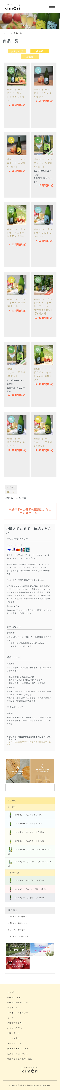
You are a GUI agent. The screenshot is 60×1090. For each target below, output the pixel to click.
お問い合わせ (13, 1033)
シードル (12, 807)
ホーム (6, 33)
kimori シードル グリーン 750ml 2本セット (43, 163)
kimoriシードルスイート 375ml (30, 841)
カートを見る (13, 1038)
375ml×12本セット (19, 936)
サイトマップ (13, 1008)
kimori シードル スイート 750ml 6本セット (44, 442)
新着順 (30, 56)
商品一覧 (18, 33)
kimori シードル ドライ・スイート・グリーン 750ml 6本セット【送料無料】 (43, 306)
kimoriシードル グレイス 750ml (30, 898)
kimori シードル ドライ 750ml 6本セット (16, 442)
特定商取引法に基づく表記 (19, 1059)
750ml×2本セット (18, 917)
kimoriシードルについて (18, 1002)
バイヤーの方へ (14, 1028)
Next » (11, 492)
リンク (10, 1018)
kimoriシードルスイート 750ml (30, 832)
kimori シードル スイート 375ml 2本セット (16, 163)
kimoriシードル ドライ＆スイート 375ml (29, 863)
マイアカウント (14, 1043)
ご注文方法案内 (14, 1023)
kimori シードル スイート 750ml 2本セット (16, 302)
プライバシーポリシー (17, 1013)
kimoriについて (14, 997)
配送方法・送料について (18, 1048)
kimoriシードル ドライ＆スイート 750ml (29, 852)
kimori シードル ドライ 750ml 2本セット (43, 233)
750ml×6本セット (18, 923)
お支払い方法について (17, 1054)
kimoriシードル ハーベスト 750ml (31, 889)
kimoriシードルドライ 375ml (28, 823)
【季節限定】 (14, 873)
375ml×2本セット (18, 930)
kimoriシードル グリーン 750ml (30, 880)
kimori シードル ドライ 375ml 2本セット (43, 93)
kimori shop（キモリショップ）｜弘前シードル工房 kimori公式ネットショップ (12, 8)
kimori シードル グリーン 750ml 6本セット (16, 372)
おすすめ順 (17, 51)
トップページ (13, 992)
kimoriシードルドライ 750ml (28, 815)
